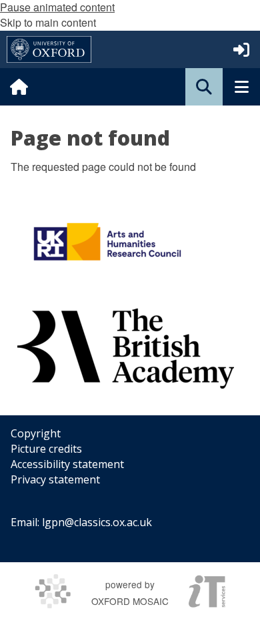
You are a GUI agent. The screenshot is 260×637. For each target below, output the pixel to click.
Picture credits (46, 448)
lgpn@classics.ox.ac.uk (97, 522)
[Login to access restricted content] (241, 49)
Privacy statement (55, 479)
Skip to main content (48, 22)
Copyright (36, 433)
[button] (204, 86)
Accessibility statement (67, 464)
